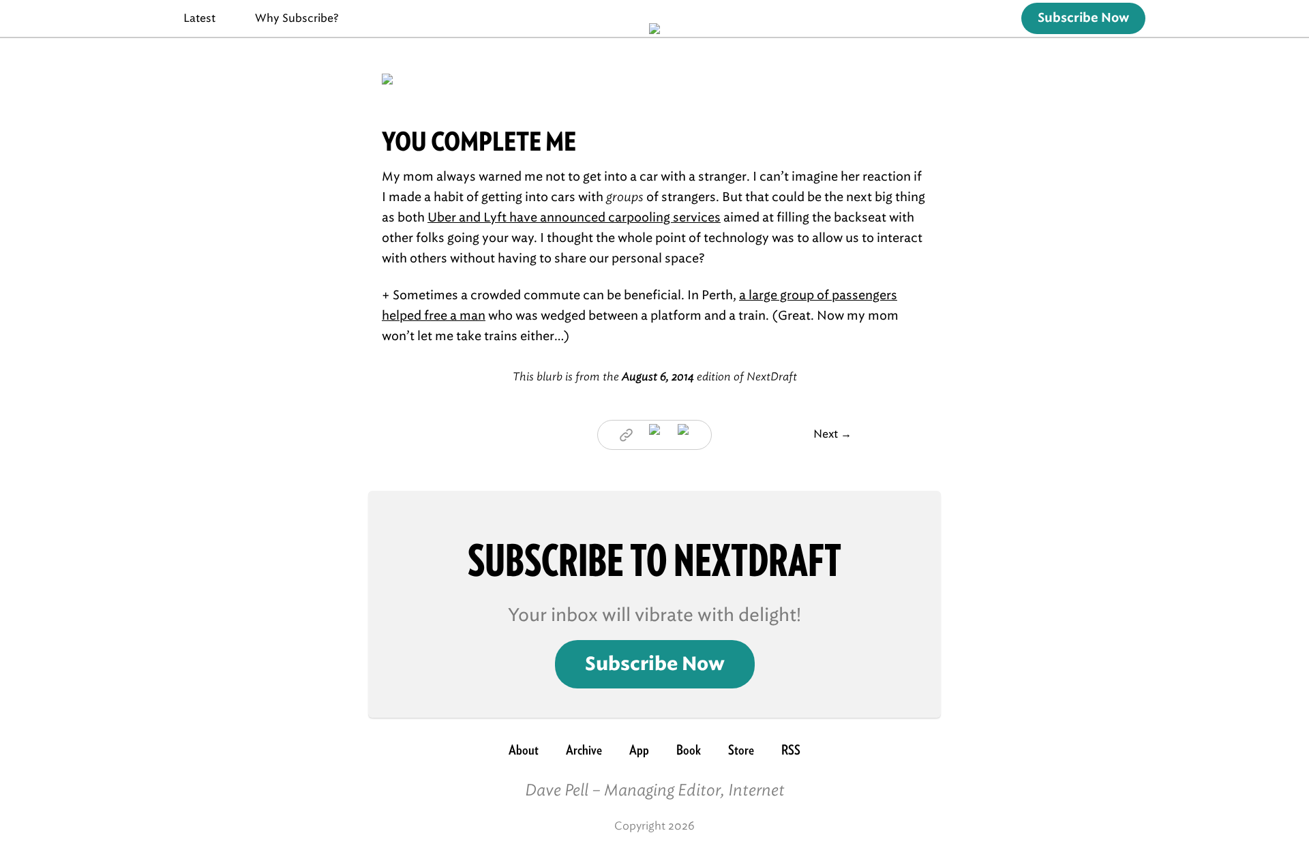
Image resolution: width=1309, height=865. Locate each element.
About (524, 750)
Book (688, 750)
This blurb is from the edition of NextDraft (655, 376)
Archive (584, 750)
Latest (199, 18)
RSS (790, 750)
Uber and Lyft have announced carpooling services (574, 217)
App (639, 750)
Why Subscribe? (297, 18)
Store (741, 750)
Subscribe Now (1083, 18)
